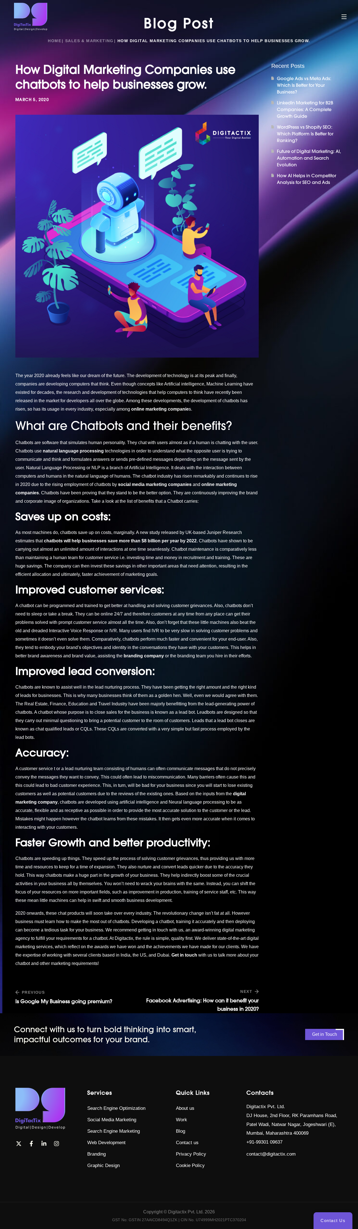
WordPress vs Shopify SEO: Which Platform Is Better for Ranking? (305, 133)
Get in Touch (324, 1034)
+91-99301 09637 (264, 1142)
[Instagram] (56, 1143)
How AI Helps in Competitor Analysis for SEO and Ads (306, 179)
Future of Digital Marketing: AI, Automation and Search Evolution (309, 157)
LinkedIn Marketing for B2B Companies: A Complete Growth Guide (305, 109)
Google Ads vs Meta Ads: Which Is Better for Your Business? (304, 85)
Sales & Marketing (89, 41)
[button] (116, 1108)
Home (54, 41)
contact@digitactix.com (271, 1154)
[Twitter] (18, 1143)
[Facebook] (31, 1143)
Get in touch (184, 955)
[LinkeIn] (44, 1143)
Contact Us (333, 1220)
